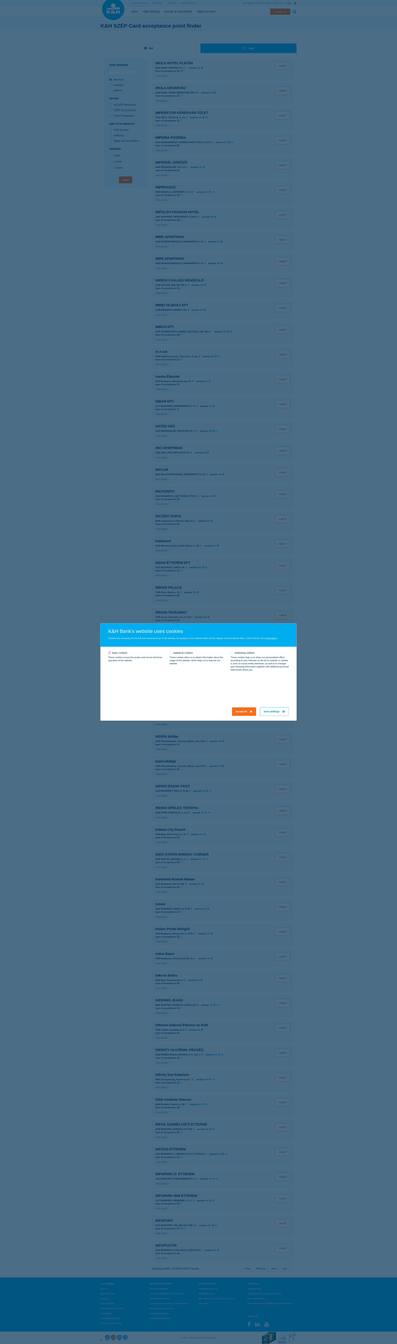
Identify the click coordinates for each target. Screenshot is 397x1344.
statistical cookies (183, 653)
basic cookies (119, 653)
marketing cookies (244, 653)
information (271, 638)
